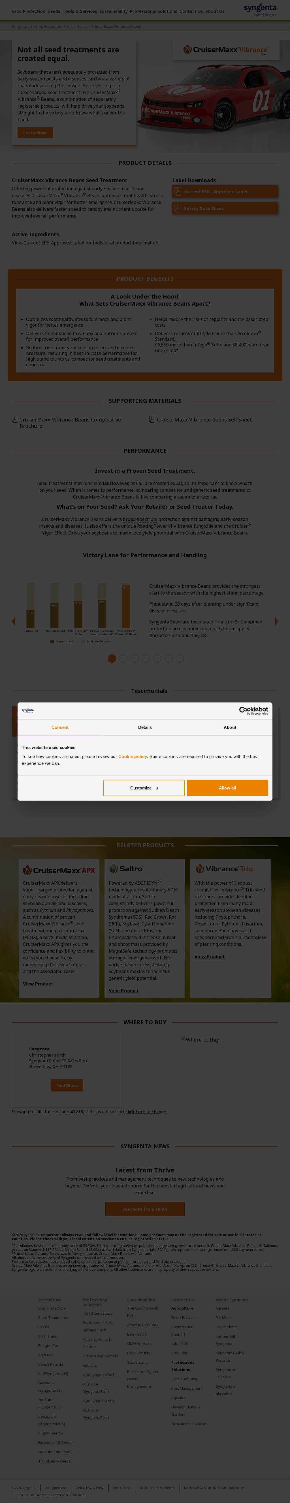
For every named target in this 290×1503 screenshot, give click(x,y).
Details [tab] (145, 727)
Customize (141, 787)
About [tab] (230, 727)
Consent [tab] (60, 727)
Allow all (227, 787)
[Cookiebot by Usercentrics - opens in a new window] (243, 711)
